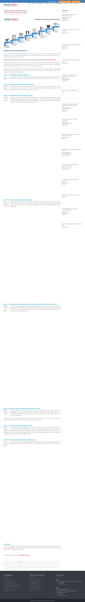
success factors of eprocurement (10, 569)
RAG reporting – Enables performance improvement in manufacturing (69, 75)
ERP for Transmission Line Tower (36, 590)
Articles (70, 3)
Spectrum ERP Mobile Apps (9, 583)
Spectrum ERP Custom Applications (11, 586)
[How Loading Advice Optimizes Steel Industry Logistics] (67, 67)
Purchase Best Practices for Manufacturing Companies (70, 180)
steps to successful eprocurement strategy (35, 567)
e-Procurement (15, 561)
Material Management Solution (10, 590)
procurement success (52, 563)
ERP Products (39, 3)
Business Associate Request (65, 1)
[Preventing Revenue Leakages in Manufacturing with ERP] (67, 157)
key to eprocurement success (30, 563)
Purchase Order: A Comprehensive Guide (70, 90)
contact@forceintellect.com (63, 584)
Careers (65, 3)
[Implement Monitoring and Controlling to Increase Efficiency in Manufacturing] (67, 112)
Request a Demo (76, 1)
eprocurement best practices (9, 563)
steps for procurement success (39, 565)
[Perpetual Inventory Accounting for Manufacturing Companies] (67, 22)
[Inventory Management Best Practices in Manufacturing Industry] (67, 216)
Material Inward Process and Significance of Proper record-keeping (70, 135)
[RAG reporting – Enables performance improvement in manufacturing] (67, 83)
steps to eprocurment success (52, 565)
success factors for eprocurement (51, 567)
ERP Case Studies (58, 3)
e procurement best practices (41, 561)
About (34, 3)
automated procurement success (29, 561)
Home (29, 3)
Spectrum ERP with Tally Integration (11, 581)
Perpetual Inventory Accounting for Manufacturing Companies (69, 15)
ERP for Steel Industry (34, 583)
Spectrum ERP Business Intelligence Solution (13, 585)
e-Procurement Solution (9, 588)
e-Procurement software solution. (48, 59)
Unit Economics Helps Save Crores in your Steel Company (71, 30)
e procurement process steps (53, 561)
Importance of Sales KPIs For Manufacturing (70, 194)
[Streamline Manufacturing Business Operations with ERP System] (67, 52)
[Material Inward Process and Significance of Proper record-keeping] (67, 142)
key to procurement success (42, 563)
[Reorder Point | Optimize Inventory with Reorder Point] (67, 231)
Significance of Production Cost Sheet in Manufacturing (70, 120)
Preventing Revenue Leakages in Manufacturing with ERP (71, 150)
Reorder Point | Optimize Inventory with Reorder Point (71, 224)
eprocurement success (19, 563)
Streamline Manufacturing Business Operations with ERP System (71, 45)
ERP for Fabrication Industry (35, 581)
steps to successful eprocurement (20, 567)
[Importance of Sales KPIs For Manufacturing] (67, 201)
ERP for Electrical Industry (35, 588)
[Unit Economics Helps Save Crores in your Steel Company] (67, 37)
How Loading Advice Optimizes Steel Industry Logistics (71, 60)
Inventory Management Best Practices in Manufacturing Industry (70, 209)
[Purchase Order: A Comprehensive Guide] (67, 96)
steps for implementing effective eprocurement (23, 565)
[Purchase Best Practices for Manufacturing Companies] (67, 187)
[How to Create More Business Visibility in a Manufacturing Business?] (67, 172)
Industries (46, 3)
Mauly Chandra (18, 14)
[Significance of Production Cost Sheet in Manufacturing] (67, 127)
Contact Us (76, 3)
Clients (52, 3)
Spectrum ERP (7, 579)
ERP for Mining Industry (35, 585)
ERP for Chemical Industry (35, 586)
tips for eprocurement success (23, 569)
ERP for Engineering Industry (36, 579)
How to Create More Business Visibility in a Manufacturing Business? (70, 165)
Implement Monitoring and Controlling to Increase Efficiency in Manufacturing (70, 104)
